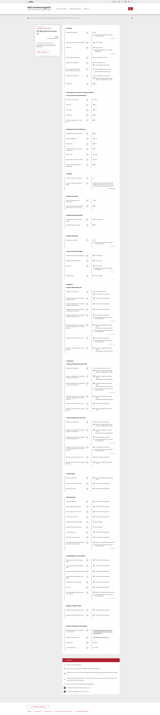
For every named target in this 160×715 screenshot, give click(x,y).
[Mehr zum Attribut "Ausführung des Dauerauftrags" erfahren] (87, 582)
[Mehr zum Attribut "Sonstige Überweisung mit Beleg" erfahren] (87, 527)
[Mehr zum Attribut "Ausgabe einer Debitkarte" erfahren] (87, 63)
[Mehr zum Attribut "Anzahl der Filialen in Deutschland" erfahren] (87, 178)
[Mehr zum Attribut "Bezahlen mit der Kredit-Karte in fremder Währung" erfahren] (87, 409)
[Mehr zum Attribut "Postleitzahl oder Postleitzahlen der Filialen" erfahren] (87, 183)
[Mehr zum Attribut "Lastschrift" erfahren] (87, 587)
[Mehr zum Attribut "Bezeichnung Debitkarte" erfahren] (87, 58)
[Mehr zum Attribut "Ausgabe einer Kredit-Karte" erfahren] (87, 76)
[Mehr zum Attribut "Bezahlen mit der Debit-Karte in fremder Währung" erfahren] (87, 348)
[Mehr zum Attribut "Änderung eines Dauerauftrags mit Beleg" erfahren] (87, 572)
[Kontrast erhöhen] (119, 1)
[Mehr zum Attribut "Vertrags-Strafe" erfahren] (87, 643)
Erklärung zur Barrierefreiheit (63, 711)
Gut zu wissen (61, 9)
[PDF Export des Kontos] (132, 18)
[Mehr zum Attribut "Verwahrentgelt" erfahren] (87, 276)
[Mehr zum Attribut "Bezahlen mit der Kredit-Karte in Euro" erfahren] (87, 404)
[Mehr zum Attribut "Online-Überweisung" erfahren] (87, 502)
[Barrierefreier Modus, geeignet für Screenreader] (125, 1)
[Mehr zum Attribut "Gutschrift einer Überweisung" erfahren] (87, 538)
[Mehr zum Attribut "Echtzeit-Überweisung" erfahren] (87, 532)
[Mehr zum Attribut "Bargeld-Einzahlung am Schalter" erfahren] (87, 610)
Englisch (114, 2)
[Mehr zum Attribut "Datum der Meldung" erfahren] (87, 648)
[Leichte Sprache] (128, 1)
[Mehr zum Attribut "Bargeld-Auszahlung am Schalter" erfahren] (87, 615)
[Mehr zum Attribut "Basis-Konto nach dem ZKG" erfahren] (87, 100)
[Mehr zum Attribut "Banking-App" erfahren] (87, 115)
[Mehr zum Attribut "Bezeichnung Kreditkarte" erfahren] (87, 69)
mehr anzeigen (111, 188)
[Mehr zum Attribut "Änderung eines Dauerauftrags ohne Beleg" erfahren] (87, 577)
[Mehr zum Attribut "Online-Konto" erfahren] (87, 84)
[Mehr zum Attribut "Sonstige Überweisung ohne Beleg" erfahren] (87, 522)
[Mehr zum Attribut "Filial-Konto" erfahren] (87, 105)
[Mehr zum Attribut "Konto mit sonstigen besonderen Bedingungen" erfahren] (87, 165)
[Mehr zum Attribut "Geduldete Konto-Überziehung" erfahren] (87, 261)
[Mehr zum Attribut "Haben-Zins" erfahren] (87, 48)
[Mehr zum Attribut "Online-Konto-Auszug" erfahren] (87, 489)
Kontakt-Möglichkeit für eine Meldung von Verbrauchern (46, 46)
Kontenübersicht (75, 9)
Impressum (38, 711)
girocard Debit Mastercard (101, 57)
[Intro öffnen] (131, 1)
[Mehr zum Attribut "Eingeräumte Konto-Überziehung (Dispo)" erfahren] (87, 43)
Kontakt (29, 711)
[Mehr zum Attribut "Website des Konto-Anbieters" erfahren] (87, 638)
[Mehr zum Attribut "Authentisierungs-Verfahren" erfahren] (87, 120)
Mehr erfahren (112, 38)
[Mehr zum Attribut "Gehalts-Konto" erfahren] (87, 155)
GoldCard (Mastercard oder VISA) (102, 71)
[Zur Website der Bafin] (30, 2)
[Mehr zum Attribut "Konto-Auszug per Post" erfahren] (87, 478)
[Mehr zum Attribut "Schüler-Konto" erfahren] (87, 144)
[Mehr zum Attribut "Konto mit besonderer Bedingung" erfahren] (87, 134)
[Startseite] (27, 18)
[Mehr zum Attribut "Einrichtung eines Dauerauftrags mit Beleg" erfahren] (87, 560)
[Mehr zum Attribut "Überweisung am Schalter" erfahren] (87, 507)
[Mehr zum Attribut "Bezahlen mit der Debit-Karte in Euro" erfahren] (87, 338)
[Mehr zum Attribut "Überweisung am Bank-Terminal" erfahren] (87, 512)
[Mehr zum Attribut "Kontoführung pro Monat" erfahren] (87, 33)
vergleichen (44, 52)
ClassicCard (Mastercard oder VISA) (103, 69)
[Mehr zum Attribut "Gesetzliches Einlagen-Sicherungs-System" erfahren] (87, 220)
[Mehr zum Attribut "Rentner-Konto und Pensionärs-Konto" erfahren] (87, 160)
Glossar (86, 9)
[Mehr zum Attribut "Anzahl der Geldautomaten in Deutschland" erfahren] (87, 201)
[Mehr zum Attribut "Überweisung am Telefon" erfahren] (87, 517)
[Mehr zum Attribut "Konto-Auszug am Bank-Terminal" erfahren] (87, 484)
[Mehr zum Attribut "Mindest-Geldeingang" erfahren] (87, 139)
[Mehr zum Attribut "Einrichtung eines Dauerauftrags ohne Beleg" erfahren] (87, 566)
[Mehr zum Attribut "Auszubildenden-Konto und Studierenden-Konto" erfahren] (87, 149)
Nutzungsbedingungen (81, 711)
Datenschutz (48, 711)
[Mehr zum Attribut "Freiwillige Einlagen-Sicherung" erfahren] (87, 225)
